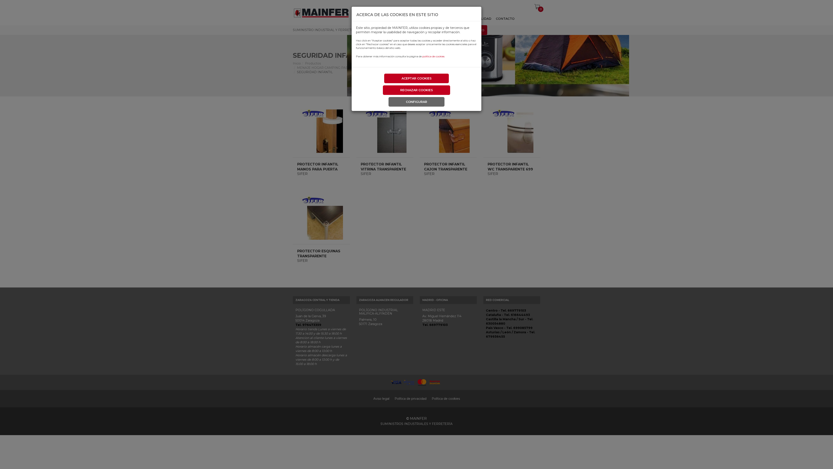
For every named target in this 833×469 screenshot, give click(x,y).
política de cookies (433, 56)
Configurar (416, 102)
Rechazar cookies (416, 90)
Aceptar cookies (416, 78)
